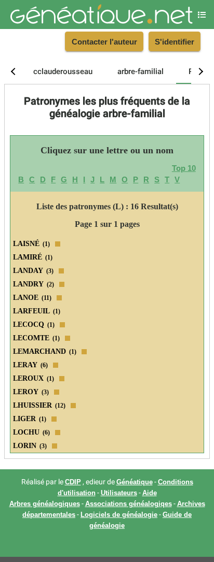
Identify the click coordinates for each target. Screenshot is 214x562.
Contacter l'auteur (104, 41)
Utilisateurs (119, 493)
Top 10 (184, 168)
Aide (149, 493)
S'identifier (174, 41)
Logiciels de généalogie (119, 514)
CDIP (73, 482)
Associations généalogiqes (128, 504)
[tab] (63, 71)
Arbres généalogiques (44, 504)
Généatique (134, 482)
